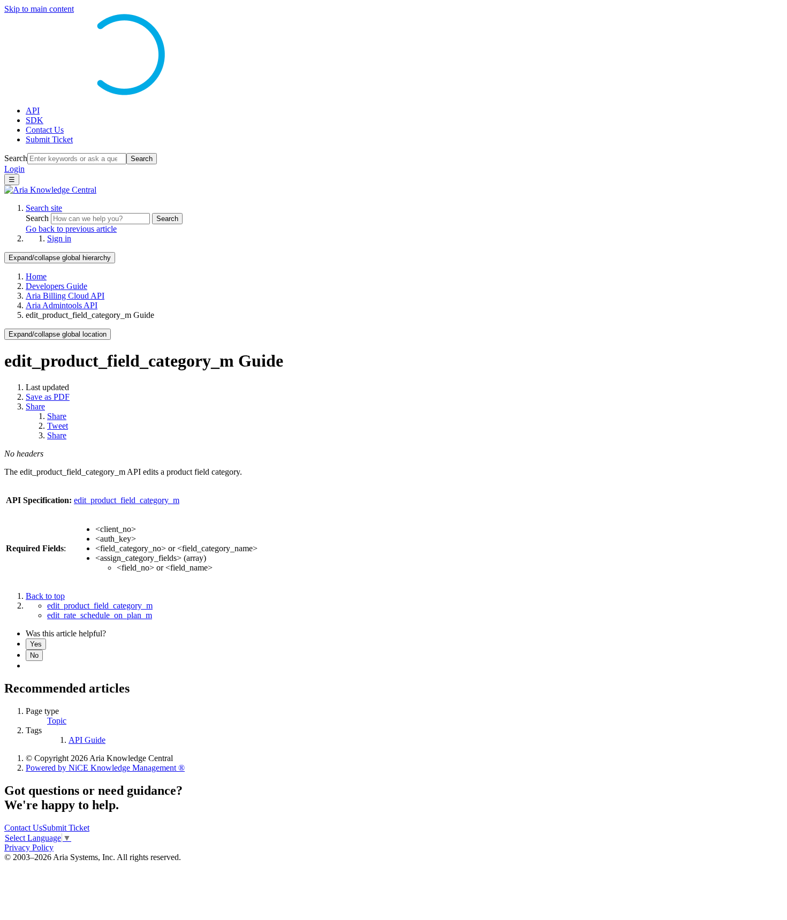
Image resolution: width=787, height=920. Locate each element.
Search (15, 158)
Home (36, 276)
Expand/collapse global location (58, 334)
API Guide (87, 739)
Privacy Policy (29, 847)
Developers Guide (56, 286)
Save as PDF (48, 396)
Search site (44, 207)
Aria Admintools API (61, 305)
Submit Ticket (49, 139)
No (34, 655)
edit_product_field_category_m (126, 500)
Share (35, 406)
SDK (34, 120)
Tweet (57, 425)
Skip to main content (39, 8)
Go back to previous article (71, 228)
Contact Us (45, 129)
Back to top (45, 595)
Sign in (59, 238)
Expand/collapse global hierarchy (60, 258)
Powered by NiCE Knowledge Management (105, 767)
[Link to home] (50, 189)
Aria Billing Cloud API (65, 295)
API (33, 110)
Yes (36, 644)
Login (14, 168)
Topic (56, 720)
